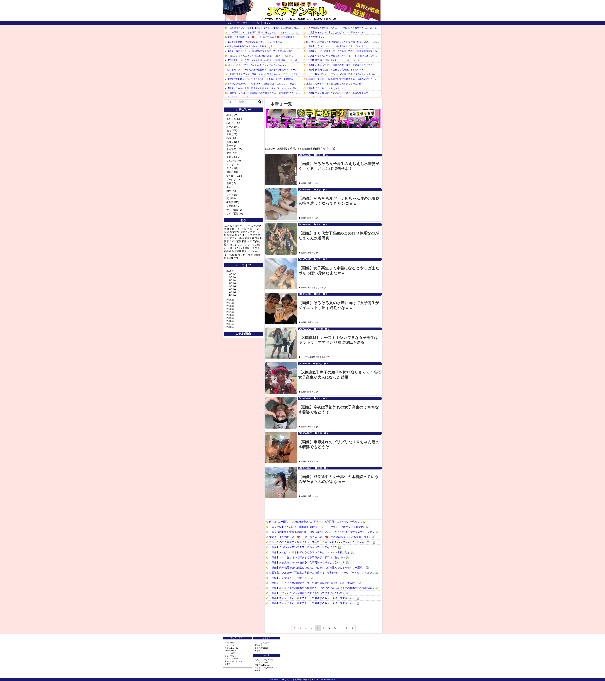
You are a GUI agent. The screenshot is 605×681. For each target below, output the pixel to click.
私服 (228, 138)
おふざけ (231, 164)
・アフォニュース (230, 648)
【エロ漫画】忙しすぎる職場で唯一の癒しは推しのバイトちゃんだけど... (264, 32)
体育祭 (312, 357)
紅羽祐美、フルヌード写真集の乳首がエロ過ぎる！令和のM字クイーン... (263, 69)
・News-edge (229, 642)
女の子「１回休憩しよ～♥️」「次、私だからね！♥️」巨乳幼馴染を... (262, 37)
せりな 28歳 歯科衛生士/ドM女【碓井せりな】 (250, 46)
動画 (228, 190)
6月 (230, 279)
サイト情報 (242, 23)
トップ (228, 23)
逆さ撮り (231, 175)
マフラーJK (235, 238)
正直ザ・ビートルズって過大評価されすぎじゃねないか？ (335, 83)
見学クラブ (246, 232)
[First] (294, 628)
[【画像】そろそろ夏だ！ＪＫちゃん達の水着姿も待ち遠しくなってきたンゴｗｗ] (281, 204)
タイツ (229, 168)
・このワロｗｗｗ (230, 659)
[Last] (353, 628)
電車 (228, 153)
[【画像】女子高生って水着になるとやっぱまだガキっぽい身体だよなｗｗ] (281, 273)
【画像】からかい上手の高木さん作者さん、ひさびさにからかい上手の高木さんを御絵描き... (321, 588)
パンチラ (231, 123)
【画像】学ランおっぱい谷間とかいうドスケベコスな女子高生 (337, 93)
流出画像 (231, 198)
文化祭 (235, 232)
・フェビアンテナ (230, 645)
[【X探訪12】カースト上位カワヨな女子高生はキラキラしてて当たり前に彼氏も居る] (281, 343)
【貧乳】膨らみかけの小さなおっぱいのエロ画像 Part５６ (335, 32)
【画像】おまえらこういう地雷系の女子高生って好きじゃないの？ (260, 51)
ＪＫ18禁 (231, 160)
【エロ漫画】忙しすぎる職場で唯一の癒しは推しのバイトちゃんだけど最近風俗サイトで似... (321, 532)
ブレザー (243, 255)
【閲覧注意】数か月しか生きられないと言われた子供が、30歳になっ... (262, 79)
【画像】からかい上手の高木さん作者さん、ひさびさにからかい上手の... (263, 88)
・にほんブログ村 (260, 662)
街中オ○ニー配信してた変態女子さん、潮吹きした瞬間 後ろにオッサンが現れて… (315, 521)
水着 (318, 155)
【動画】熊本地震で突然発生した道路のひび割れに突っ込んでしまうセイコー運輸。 (317, 567)
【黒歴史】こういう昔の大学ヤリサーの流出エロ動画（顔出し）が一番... (263, 60)
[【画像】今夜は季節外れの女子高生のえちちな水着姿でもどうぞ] (281, 413)
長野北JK (239, 248)
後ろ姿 (229, 202)
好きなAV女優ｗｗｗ (316, 37)
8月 (230, 273)
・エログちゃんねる (261, 642)
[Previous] (300, 628)
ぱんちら (240, 225)
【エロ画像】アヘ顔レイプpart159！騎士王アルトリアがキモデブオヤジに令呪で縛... (317, 527)
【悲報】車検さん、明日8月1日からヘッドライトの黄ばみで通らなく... (341, 55)
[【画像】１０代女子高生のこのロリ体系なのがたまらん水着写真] (281, 239)
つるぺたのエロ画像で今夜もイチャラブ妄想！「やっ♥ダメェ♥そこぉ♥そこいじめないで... (320, 542)
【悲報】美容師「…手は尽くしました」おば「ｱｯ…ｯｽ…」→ (336, 60)
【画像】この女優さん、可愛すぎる (289, 577)
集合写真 (231, 149)
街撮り (229, 115)
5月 (230, 282)
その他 (319, 329)
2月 (230, 291)
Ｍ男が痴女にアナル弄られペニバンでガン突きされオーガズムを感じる (341, 27)
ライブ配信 (232, 213)
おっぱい (315, 183)
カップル (305, 357)
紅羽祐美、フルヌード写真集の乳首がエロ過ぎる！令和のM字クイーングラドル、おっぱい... (321, 572)
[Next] (347, 628)
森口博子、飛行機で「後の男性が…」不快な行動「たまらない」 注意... (342, 41)
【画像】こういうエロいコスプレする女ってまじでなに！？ (336, 46)
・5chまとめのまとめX (232, 661)
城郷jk (230, 258)
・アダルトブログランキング (265, 668)
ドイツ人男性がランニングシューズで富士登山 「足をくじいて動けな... (263, 83)
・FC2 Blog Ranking (262, 665)
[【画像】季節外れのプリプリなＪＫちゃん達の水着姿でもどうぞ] (281, 447)
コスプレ (242, 244)
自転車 (229, 145)
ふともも (315, 287)
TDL (236, 258)
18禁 (257, 244)
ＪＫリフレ (241, 229)
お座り (248, 248)
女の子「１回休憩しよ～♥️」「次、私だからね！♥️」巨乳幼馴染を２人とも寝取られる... (320, 537)
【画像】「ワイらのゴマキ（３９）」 (325, 88)
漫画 (228, 183)
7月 (230, 276)
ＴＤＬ (229, 156)
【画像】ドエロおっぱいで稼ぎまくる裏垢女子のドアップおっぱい (307, 557)
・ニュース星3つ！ (231, 653)
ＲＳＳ (267, 23)
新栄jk (245, 238)
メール (256, 23)
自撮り (304, 183)
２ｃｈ (229, 194)
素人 (228, 187)
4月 (230, 285)
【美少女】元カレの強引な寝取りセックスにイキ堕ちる (254, 41)
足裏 (251, 238)
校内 (328, 357)
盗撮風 (227, 251)
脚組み (229, 172)
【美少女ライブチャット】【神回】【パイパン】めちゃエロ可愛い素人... (264, 27)
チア (249, 241)
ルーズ (229, 126)
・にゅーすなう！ (230, 656)
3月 (230, 288)
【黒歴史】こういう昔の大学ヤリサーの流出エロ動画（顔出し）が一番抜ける (313, 583)
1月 (230, 294)
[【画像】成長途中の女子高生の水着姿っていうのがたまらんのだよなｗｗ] (281, 482)
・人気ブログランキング (263, 660)
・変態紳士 (257, 645)
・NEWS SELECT (230, 651)
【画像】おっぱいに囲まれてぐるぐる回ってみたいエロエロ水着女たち (341, 51)
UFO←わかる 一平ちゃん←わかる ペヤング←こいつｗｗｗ (257, 65)
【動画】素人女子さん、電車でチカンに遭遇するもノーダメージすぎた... (264, 74)
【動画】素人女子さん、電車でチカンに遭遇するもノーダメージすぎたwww (312, 598)
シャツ (248, 235)
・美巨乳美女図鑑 (260, 648)
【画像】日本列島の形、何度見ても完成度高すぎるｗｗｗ (335, 69)
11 (327, 155)
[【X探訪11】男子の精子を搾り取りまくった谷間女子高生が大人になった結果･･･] (281, 378)
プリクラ (231, 179)
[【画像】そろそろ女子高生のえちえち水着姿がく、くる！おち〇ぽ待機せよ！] (281, 169)
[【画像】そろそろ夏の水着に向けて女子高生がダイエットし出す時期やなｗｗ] (281, 308)
